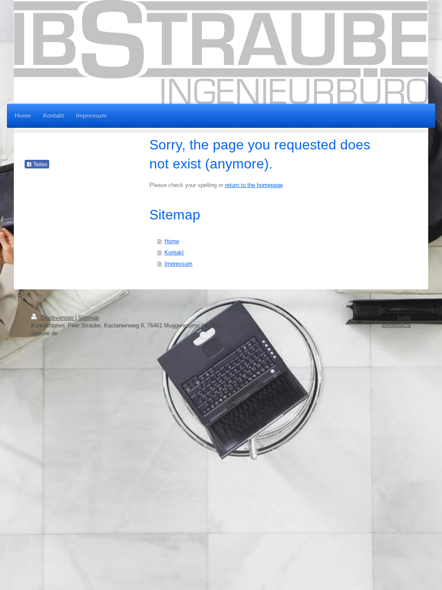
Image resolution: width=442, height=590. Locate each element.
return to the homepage (254, 185)
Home (171, 241)
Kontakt (174, 252)
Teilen (39, 165)
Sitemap (88, 317)
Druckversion (57, 317)
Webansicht (396, 325)
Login (404, 317)
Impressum (178, 263)
